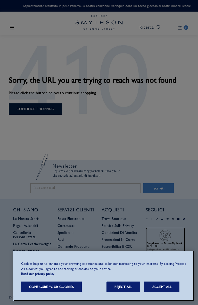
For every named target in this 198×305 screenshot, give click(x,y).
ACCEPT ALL (161, 287)
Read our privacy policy (37, 274)
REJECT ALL (123, 287)
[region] (103, 276)
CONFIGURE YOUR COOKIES (51, 287)
